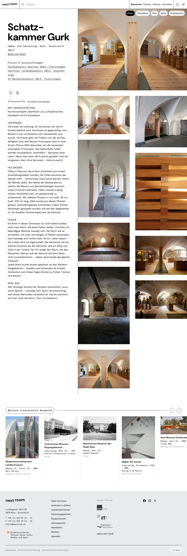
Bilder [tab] (130, 13)
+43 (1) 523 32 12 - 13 (20, 518)
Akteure (157, 4)
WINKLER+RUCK (17, 54)
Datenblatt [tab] (142, 13)
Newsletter (56, 527)
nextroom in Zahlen (61, 505)
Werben (55, 531)
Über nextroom (58, 500)
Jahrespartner (58, 523)
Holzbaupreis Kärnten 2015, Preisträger (37, 66)
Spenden (55, 536)
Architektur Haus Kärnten (38, 101)
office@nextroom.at (15, 524)
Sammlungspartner (61, 514)
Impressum (11, 550)
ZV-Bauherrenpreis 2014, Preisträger (34, 79)
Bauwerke (136, 4)
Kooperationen (58, 518)
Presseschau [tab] (176, 13)
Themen (147, 4)
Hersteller (167, 4)
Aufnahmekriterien (60, 509)
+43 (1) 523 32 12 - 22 (20, 521)
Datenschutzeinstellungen (55, 550)
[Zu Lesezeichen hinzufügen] (11, 93)
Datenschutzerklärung (29, 550)
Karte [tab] (163, 13)
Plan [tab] (154, 13)
